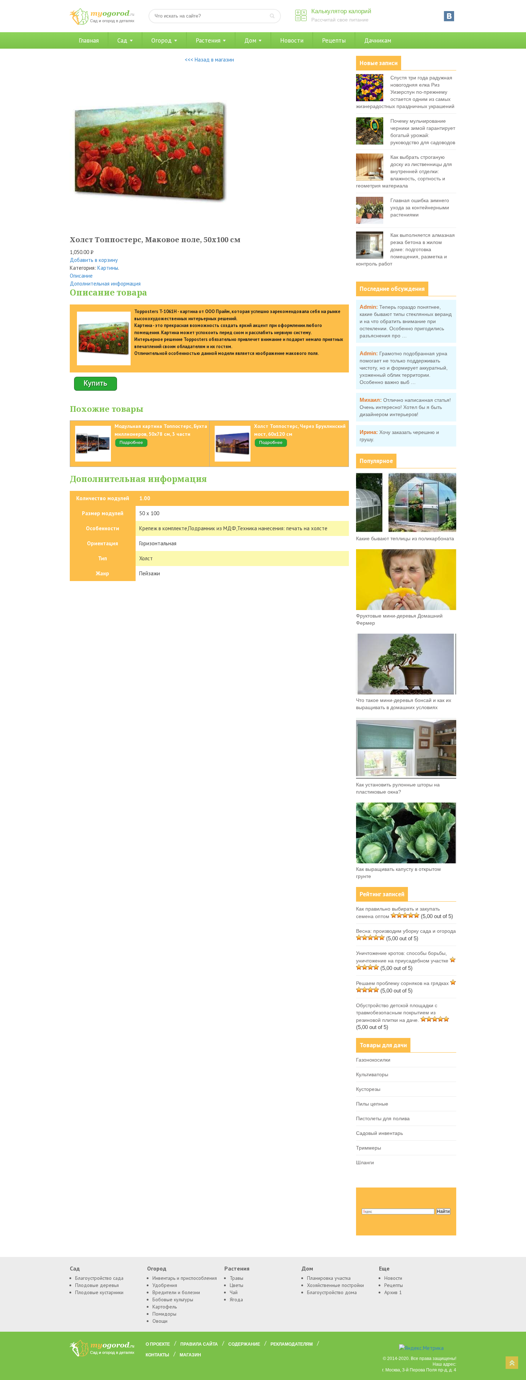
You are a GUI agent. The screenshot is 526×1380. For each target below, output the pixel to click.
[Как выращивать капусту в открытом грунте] (406, 861)
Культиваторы (372, 1074)
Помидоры (164, 1314)
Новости (291, 40)
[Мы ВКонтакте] (449, 16)
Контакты (157, 1354)
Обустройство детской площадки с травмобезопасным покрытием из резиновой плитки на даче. (396, 1013)
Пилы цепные (372, 1104)
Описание (81, 275)
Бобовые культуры (172, 1299)
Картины (107, 267)
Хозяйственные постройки (335, 1285)
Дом (250, 40)
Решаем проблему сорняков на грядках (402, 983)
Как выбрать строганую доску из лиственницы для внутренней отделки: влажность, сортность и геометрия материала (404, 171)
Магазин (190, 1354)
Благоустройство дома (332, 1292)
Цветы (236, 1285)
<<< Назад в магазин (209, 59)
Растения (208, 40)
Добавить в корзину (94, 260)
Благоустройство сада (99, 1278)
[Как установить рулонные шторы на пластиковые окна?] (406, 777)
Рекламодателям (292, 1344)
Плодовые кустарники (99, 1292)
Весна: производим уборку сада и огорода (406, 931)
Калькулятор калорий (341, 11)
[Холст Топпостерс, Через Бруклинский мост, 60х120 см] (271, 446)
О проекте (158, 1344)
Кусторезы (368, 1089)
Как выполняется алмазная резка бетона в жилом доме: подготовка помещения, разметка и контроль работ (405, 249)
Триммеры (368, 1148)
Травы (236, 1278)
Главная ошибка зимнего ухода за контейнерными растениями (419, 208)
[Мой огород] (102, 23)
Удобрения (164, 1285)
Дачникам (377, 40)
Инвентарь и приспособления (184, 1278)
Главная (89, 40)
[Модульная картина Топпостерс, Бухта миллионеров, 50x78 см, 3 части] (131, 446)
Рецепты (334, 40)
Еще (384, 1268)
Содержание (244, 1344)
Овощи (159, 1321)
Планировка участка (329, 1278)
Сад (122, 40)
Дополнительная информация (105, 283)
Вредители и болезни (176, 1292)
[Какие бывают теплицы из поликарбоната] (406, 531)
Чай (234, 1292)
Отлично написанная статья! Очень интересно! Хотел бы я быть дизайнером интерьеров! (405, 407)
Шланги (365, 1162)
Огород (161, 40)
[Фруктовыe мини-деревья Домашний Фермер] (406, 608)
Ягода (236, 1299)
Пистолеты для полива (383, 1118)
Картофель (164, 1306)
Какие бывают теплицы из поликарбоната (405, 538)
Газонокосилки (373, 1060)
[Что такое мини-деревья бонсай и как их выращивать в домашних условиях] (406, 693)
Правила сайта (199, 1344)
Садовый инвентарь (379, 1133)
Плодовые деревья (97, 1285)
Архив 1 (393, 1292)
